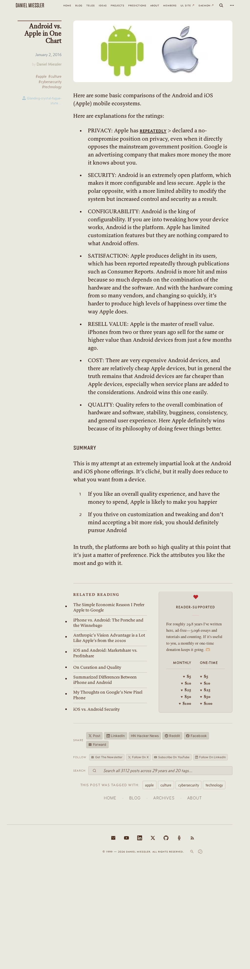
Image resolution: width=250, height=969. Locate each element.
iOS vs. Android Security (96, 709)
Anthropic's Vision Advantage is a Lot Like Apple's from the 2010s (109, 637)
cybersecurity (188, 785)
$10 (186, 683)
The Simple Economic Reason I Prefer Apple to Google (108, 607)
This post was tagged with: (110, 785)
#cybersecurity (50, 82)
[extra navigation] (232, 5)
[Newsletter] (113, 837)
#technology (52, 87)
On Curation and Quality (97, 667)
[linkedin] (139, 837)
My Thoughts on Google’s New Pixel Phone (107, 694)
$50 (186, 696)
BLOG (135, 797)
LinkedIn (118, 736)
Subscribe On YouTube (173, 757)
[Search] (221, 5)
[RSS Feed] (192, 837)
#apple (41, 76)
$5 (187, 676)
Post (96, 736)
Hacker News (145, 736)
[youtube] (126, 837)
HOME (110, 797)
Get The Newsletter (108, 757)
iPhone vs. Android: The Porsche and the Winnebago (108, 622)
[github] (166, 837)
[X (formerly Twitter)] (152, 837)
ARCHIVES (164, 797)
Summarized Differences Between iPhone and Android (105, 679)
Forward (99, 744)
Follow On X (140, 757)
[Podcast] (179, 837)
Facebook (199, 736)
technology (214, 785)
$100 (185, 703)
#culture (55, 76)
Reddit (174, 736)
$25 (186, 690)
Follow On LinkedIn (212, 757)
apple (149, 785)
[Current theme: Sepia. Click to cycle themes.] (200, 851)
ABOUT (194, 797)
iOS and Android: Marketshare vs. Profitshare (105, 653)
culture (165, 785)
